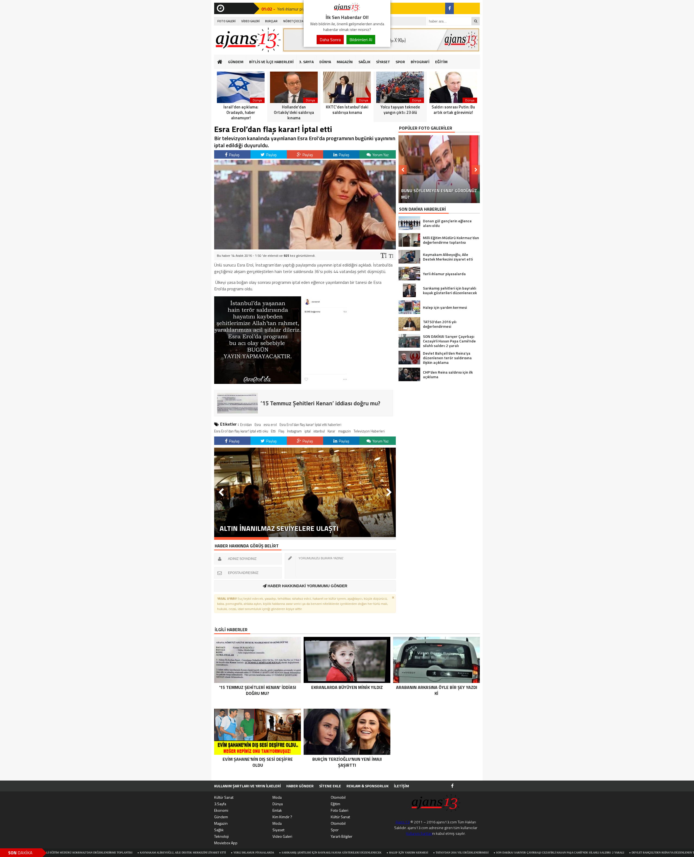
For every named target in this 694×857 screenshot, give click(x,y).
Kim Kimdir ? (282, 817)
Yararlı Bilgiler (341, 836)
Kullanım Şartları (419, 833)
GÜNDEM (235, 62)
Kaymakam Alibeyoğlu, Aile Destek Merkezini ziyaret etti (132, 852)
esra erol (270, 424)
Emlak (277, 810)
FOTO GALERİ (226, 21)
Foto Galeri (339, 810)
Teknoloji (221, 836)
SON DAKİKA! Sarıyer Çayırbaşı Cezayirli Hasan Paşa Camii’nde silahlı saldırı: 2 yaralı (509, 852)
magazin (344, 431)
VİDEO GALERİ (250, 21)
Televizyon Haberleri (369, 431)
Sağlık (219, 830)
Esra (258, 424)
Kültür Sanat (223, 797)
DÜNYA (325, 62)
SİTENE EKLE (330, 786)
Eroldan (246, 424)
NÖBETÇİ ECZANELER (297, 21)
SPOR (400, 62)
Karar (331, 431)
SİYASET (383, 62)
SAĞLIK (364, 62)
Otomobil (338, 797)
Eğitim (335, 804)
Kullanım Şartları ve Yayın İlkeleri (247, 786)
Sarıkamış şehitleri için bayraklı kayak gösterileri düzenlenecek (281, 852)
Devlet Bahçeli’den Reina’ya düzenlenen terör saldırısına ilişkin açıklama (637, 852)
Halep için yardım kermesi (357, 852)
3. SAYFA (306, 62)
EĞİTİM (441, 62)
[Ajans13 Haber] (347, 10)
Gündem (221, 817)
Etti (273, 431)
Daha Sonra (330, 39)
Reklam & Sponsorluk (367, 786)
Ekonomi (221, 810)
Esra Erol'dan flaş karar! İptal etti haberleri (310, 424)
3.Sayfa (220, 804)
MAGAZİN (345, 62)
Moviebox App (225, 843)
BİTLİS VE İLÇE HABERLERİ (271, 62)
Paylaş (234, 155)
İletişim (401, 786)
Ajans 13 (403, 822)
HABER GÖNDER (300, 786)
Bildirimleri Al (360, 39)
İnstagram (294, 431)
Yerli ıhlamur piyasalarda (203, 852)
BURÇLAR (271, 21)
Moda (277, 797)
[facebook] (449, 8)
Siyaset (278, 830)
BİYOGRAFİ (420, 62)
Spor (335, 830)
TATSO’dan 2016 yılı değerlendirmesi (411, 852)
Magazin (221, 823)
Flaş (281, 431)
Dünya (277, 804)
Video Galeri (282, 836)
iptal (307, 431)
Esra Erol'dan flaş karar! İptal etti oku (241, 431)
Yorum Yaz (380, 155)
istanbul (319, 431)
